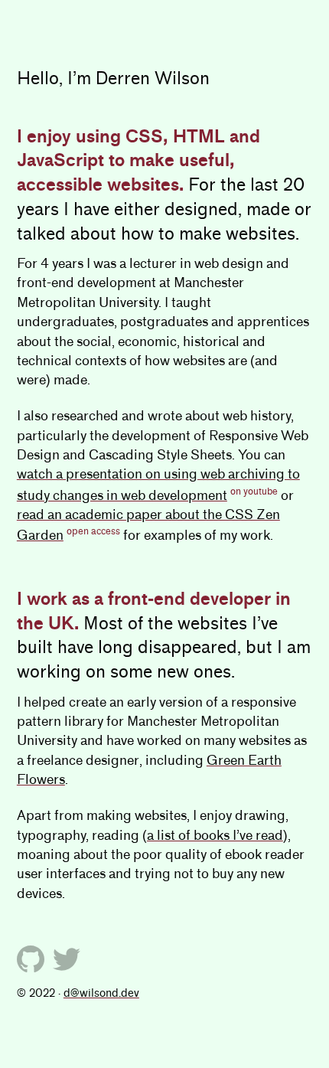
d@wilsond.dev (101, 993)
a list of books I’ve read (215, 835)
